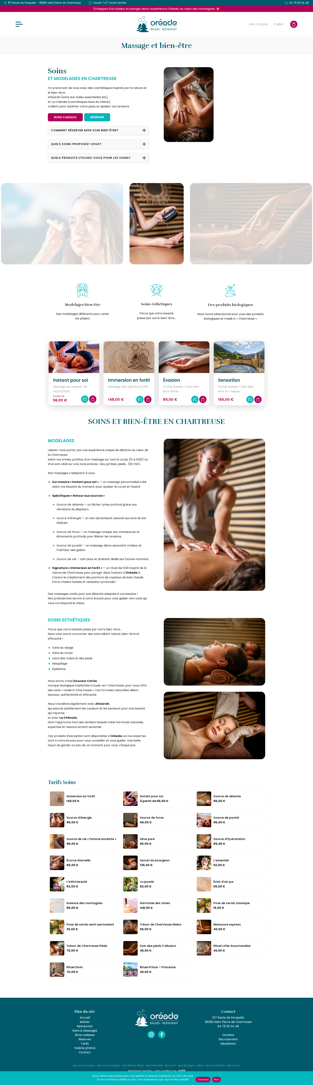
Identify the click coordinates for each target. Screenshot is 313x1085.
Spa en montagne (108, 1065)
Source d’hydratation (229, 839)
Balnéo (85, 1022)
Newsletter (228, 1044)
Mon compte (258, 24)
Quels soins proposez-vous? (76, 144)
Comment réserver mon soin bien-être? (84, 130)
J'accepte (203, 1079)
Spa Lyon (170, 1065)
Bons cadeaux (85, 1035)
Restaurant (85, 1026)
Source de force (152, 818)
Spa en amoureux (84, 1065)
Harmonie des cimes (155, 903)
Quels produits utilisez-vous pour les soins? (91, 158)
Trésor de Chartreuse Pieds (86, 946)
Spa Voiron (233, 1065)
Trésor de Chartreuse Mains (160, 924)
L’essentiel (221, 860)
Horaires (228, 1035)
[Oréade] (156, 24)
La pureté (147, 882)
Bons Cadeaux (65, 117)
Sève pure (147, 839)
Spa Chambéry (215, 1065)
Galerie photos (84, 1048)
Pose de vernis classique (231, 903)
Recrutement (228, 1039)
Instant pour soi (151, 796)
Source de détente (227, 796)
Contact (85, 1052)
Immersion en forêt (80, 796)
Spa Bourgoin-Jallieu (191, 1065)
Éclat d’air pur (223, 882)
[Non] (308, 1078)
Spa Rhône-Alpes (133, 1065)
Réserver (97, 117)
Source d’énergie (79, 818)
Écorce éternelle (78, 860)
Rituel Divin (74, 967)
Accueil (85, 1017)
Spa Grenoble (154, 1065)
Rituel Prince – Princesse (158, 967)
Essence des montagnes (84, 903)
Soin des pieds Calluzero (158, 946)
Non (216, 1079)
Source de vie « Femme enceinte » (91, 839)
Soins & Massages (84, 1031)
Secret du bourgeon (155, 860)
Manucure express (227, 924)
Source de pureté (226, 818)
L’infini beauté (76, 882)
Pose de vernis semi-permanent (90, 924)
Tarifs (85, 1044)
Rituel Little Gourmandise (232, 946)
